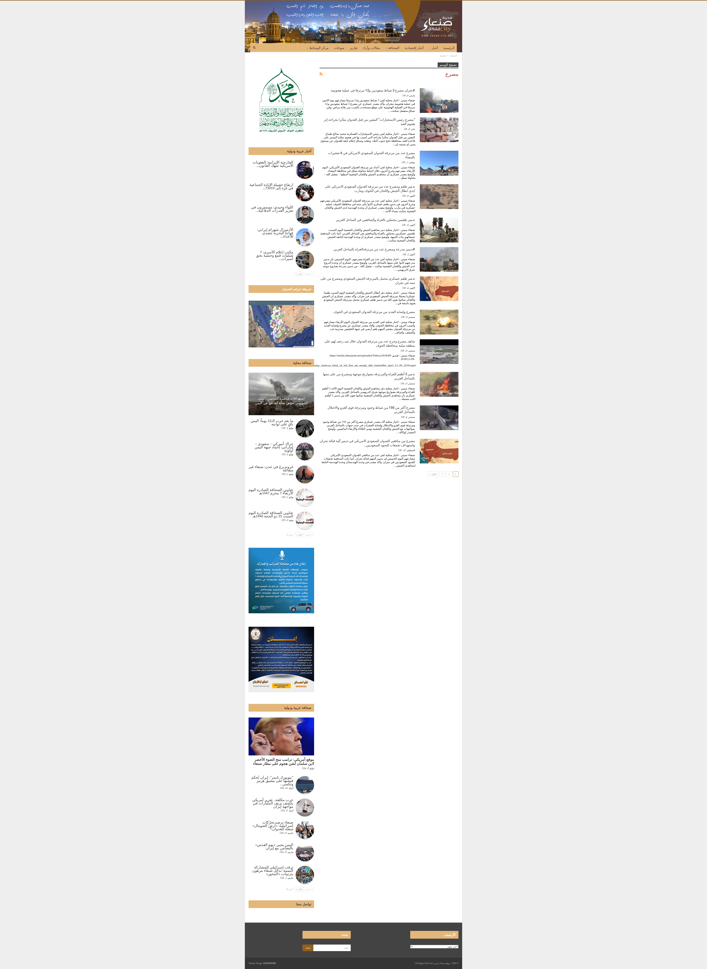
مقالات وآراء (371, 48)
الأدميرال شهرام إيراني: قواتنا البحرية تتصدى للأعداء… (275, 233)
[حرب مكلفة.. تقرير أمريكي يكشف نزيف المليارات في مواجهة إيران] (305, 808)
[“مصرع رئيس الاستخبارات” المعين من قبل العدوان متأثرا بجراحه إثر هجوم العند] (439, 129)
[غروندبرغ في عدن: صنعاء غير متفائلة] (305, 474)
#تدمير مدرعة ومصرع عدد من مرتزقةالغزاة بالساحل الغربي (374, 249)
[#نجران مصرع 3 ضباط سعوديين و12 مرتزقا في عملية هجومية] (439, 100)
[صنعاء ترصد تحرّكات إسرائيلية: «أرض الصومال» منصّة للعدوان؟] (305, 830)
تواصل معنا (303, 904)
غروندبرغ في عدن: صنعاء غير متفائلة (271, 468)
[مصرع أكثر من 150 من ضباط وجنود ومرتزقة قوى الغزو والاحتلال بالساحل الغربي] (439, 417)
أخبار (435, 48)
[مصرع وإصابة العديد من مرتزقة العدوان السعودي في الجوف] (439, 322)
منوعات (339, 48)
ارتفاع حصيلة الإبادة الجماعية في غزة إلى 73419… (271, 186)
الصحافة (393, 48)
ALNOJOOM (269, 963)
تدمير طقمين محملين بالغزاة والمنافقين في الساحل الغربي (375, 220)
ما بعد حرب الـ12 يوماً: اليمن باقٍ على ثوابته (272, 422)
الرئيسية (449, 48)
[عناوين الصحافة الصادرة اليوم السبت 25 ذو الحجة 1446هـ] (305, 520)
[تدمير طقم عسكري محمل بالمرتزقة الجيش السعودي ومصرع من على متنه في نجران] (439, 288)
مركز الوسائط (319, 48)
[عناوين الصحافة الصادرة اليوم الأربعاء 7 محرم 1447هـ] (305, 497)
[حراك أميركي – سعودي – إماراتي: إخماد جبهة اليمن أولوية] (305, 451)
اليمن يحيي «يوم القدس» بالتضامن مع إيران (274, 846)
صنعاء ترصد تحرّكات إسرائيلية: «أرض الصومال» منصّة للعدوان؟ (272, 826)
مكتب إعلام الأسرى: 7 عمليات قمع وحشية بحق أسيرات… (274, 256)
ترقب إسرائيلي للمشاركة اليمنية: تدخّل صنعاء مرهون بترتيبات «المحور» (272, 871)
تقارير (354, 48)
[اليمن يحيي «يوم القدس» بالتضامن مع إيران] (305, 852)
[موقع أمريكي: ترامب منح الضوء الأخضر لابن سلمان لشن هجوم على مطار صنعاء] (281, 736)
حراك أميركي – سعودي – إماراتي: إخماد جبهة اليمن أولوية (274, 447)
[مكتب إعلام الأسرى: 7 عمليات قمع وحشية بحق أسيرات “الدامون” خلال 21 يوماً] (305, 260)
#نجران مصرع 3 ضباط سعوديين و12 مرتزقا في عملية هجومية (373, 90)
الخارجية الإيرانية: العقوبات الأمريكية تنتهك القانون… (273, 164)
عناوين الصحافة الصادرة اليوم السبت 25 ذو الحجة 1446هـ (271, 514)
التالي (434, 474)
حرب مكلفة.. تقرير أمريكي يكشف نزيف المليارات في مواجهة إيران (272, 803)
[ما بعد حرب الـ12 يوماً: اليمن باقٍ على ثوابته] (305, 428)
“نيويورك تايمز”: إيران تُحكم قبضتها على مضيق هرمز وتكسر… (272, 781)
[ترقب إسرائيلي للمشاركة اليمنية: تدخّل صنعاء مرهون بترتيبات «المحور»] (305, 875)
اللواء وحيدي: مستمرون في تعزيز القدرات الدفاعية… (272, 209)
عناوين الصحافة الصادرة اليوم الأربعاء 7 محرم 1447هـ (271, 491)
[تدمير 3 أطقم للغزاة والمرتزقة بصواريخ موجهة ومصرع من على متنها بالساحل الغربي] (439, 384)
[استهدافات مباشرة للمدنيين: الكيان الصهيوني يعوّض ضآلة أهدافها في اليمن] (281, 393)
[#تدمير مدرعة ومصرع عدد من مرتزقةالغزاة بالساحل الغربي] (439, 259)
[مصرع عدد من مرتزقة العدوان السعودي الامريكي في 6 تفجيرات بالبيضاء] (439, 163)
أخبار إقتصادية (414, 48)
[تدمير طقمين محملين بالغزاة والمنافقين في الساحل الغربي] (439, 230)
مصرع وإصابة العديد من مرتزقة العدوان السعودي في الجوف (374, 312)
